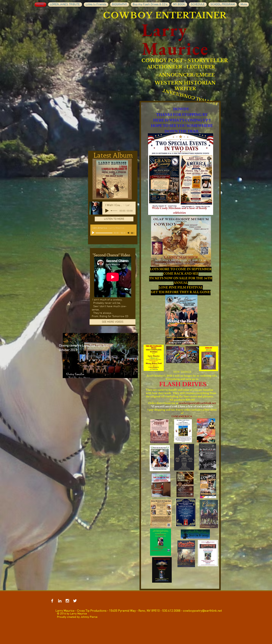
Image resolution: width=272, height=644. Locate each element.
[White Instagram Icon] (67, 600)
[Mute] (129, 233)
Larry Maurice (175, 39)
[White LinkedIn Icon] (59, 600)
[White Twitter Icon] (75, 600)
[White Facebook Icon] (52, 600)
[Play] (107, 211)
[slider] (133, 233)
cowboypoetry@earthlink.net (197, 403)
